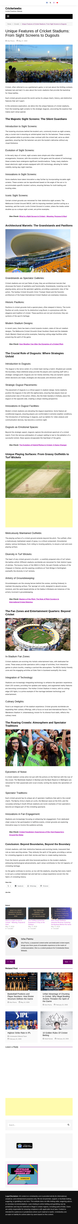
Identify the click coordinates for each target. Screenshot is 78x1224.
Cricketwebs (13, 8)
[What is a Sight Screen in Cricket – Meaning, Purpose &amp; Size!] (15, 913)
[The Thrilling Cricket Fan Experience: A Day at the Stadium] (38, 913)
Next (66, 962)
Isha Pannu (11, 41)
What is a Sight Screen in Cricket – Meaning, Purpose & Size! (43, 216)
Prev (11, 962)
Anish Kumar (49, 1039)
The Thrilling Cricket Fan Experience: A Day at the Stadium (36, 922)
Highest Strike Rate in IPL (19, 1033)
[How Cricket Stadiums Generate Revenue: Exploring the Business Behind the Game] (61, 913)
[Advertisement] (39, 513)
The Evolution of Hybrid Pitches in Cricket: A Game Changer (43, 445)
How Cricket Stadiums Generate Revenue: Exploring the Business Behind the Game (61, 922)
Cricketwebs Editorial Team (18, 1036)
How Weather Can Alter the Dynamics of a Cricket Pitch (41, 344)
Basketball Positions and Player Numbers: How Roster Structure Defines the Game (21, 996)
